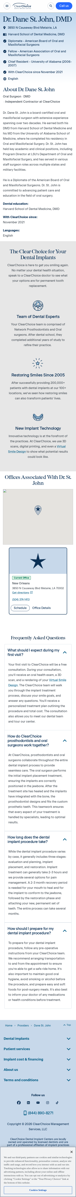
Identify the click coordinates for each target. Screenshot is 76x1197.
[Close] (72, 1152)
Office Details (41, 608)
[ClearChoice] (22, 6)
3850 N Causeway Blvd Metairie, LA (32, 27)
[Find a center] (51, 6)
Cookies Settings (38, 1190)
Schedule (20, 608)
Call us (64, 6)
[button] (38, 510)
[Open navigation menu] (7, 6)
